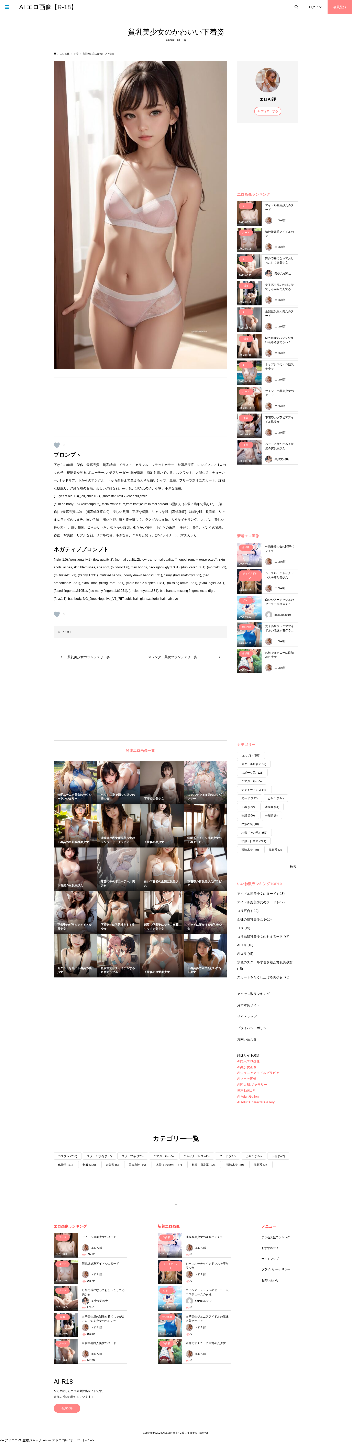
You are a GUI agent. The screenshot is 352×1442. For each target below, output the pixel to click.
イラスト (67, 632)
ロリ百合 (243, 911)
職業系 (276, 849)
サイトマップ (247, 1016)
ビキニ (275, 798)
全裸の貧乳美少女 (250, 919)
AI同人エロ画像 (248, 1061)
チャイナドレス (254, 789)
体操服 (272, 807)
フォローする (269, 111)
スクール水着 (253, 764)
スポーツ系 (252, 772)
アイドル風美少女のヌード (256, 893)
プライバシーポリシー (253, 1028)
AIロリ (242, 945)
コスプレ (251, 755)
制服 (248, 815)
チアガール (251, 781)
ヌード (249, 798)
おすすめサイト (248, 1005)
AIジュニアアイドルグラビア (258, 1073)
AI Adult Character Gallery (256, 1102)
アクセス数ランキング (253, 994)
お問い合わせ (247, 1039)
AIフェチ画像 (246, 1078)
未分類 (271, 815)
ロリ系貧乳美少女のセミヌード (260, 936)
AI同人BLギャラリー (252, 1084)
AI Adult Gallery (248, 1096)
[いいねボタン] (57, 445)
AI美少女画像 (246, 1067)
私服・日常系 (253, 841)
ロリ (240, 928)
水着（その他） (254, 832)
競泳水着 (250, 849)
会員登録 (339, 7)
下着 (183, 40)
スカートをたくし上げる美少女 (260, 977)
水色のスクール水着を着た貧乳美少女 (265, 962)
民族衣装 (250, 824)
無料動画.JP (246, 1090)
